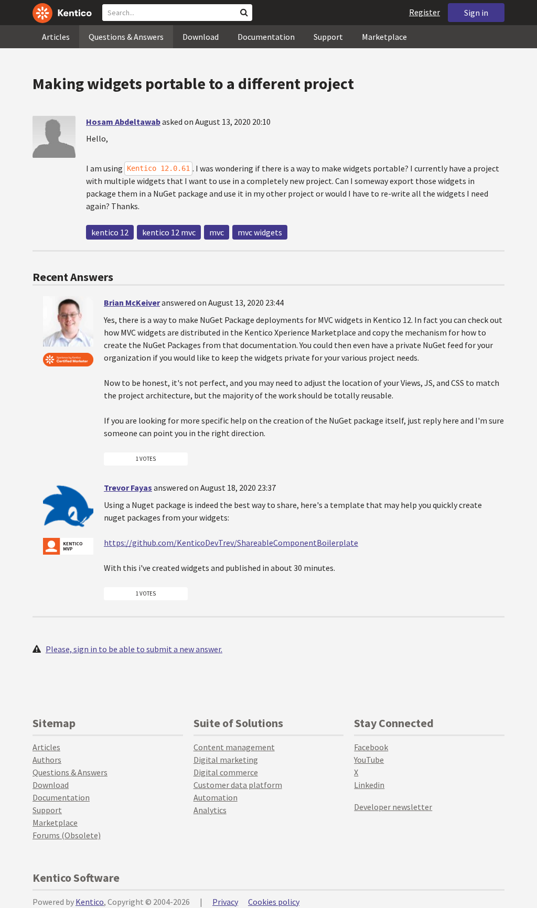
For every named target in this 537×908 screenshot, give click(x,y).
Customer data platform (238, 785)
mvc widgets (260, 232)
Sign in (476, 12)
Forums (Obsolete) (67, 835)
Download (200, 36)
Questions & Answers (126, 36)
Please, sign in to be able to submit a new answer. (134, 649)
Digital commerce (226, 772)
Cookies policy (273, 901)
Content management (234, 747)
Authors (47, 759)
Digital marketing (226, 759)
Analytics (210, 810)
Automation (216, 797)
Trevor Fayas (128, 487)
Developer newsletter (393, 807)
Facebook (371, 747)
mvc (216, 232)
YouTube (369, 759)
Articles (56, 36)
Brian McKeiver (132, 302)
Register (424, 12)
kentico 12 (109, 232)
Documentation (266, 36)
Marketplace (384, 36)
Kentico (90, 901)
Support (328, 36)
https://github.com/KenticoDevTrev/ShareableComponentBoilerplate (231, 542)
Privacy (225, 901)
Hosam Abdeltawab (123, 121)
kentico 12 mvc (169, 232)
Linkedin (369, 785)
